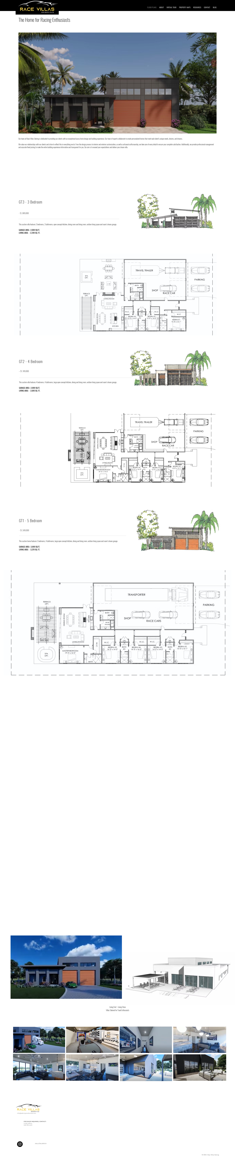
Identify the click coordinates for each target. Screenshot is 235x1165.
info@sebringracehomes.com (26, 1113)
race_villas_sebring (40, 1143)
